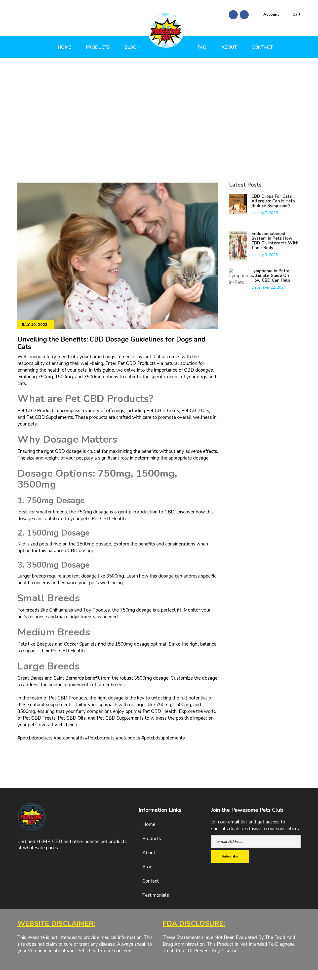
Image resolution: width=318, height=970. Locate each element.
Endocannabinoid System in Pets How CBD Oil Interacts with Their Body (274, 241)
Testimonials (155, 895)
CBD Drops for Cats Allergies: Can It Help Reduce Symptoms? (273, 201)
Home (64, 47)
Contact (262, 47)
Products (98, 47)
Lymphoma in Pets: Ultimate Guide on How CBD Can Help (270, 275)
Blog (130, 47)
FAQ (202, 47)
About (229, 47)
